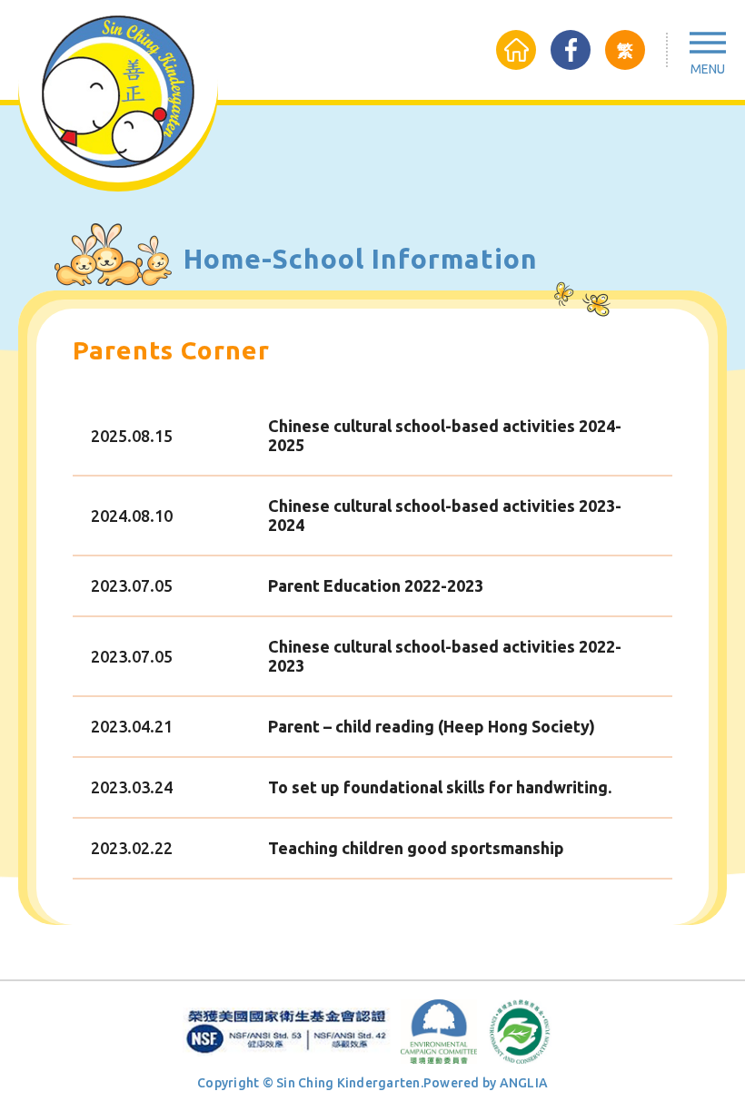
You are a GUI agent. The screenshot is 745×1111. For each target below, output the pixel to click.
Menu (707, 69)
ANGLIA (524, 1083)
